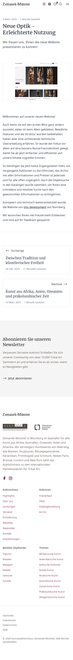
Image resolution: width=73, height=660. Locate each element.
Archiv (42, 512)
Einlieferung (10, 517)
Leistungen (9, 506)
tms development (35, 207)
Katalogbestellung (49, 506)
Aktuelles (8, 522)
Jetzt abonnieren (20, 378)
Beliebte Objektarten (14, 547)
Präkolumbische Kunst (52, 591)
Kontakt (7, 533)
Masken (7, 559)
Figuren (7, 553)
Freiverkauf (45, 495)
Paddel (7, 570)
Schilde (7, 580)
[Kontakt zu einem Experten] (44, 4)
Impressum (9, 620)
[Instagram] (10, 478)
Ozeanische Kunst (49, 586)
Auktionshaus (10, 489)
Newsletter (9, 528)
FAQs (42, 501)
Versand (7, 512)
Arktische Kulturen (49, 564)
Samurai (7, 575)
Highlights (9, 495)
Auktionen (45, 489)
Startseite (8, 615)
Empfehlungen (11, 539)
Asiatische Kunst (48, 575)
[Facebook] (4, 478)
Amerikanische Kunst (51, 559)
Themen (44, 547)
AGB (5, 629)
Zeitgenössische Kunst (52, 597)
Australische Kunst (50, 580)
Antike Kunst (46, 570)
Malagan (8, 564)
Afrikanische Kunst (50, 553)
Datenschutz (10, 625)
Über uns (8, 501)
